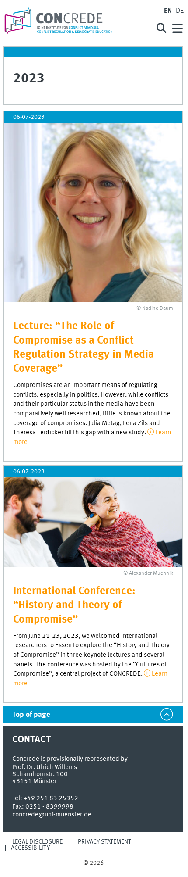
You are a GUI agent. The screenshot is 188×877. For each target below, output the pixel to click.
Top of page (31, 715)
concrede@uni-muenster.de (51, 814)
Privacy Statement (104, 842)
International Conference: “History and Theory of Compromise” (74, 605)
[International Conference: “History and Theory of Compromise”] (93, 522)
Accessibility (30, 848)
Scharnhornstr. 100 (40, 774)
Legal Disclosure (37, 842)
